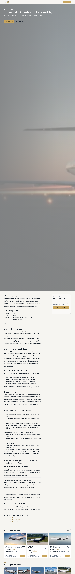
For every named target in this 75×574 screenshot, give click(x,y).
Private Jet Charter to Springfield (12, 517)
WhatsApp (61, 310)
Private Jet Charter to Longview (12, 521)
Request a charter (9, 21)
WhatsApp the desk (20, 21)
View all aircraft (67, 564)
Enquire (22, 555)
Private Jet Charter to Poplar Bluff (13, 519)
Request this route (61, 307)
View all (68, 530)
